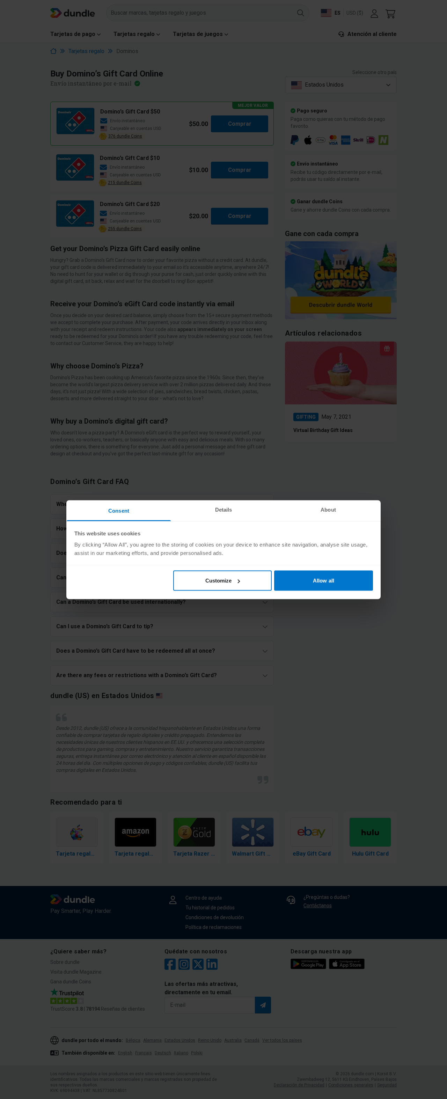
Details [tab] (223, 509)
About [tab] (328, 509)
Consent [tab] (118, 510)
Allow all (323, 581)
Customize (218, 581)
